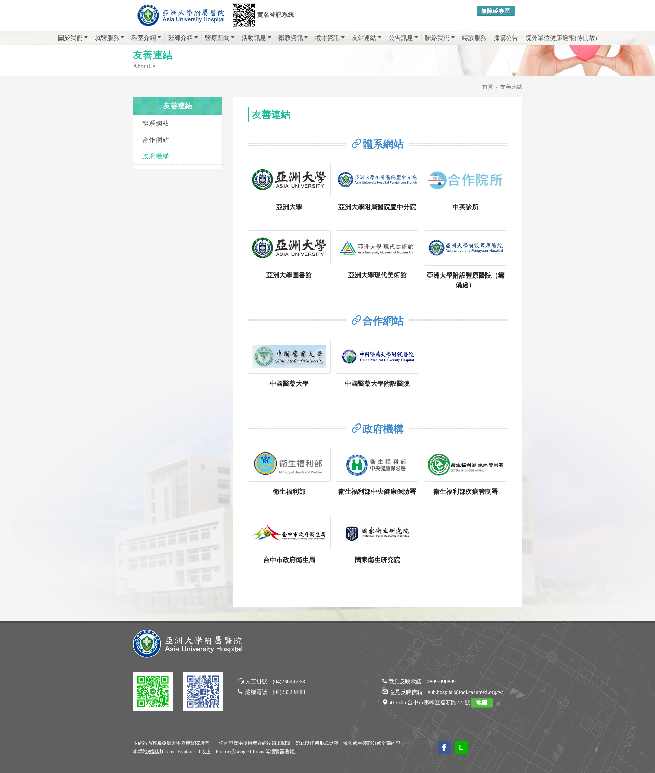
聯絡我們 (437, 37)
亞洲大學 (289, 206)
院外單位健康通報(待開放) (561, 37)
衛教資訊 (290, 37)
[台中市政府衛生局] (289, 532)
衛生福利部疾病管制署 (465, 491)
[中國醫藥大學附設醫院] (377, 356)
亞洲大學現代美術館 (377, 275)
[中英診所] (465, 179)
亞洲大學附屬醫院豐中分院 (377, 206)
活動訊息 (254, 37)
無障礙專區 (495, 11)
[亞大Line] (153, 693)
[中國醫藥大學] (289, 356)
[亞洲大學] (289, 179)
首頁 (487, 87)
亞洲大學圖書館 (289, 275)
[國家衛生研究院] (377, 532)
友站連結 (364, 37)
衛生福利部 (289, 491)
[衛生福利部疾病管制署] (465, 464)
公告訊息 (401, 37)
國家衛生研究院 (377, 559)
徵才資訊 (327, 37)
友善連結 (511, 87)
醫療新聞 (217, 37)
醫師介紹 (180, 37)
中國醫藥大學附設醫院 (377, 383)
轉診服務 (474, 37)
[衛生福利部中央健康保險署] (377, 464)
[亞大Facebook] (202, 693)
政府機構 (156, 156)
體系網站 (156, 123)
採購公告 (506, 37)
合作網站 (156, 139)
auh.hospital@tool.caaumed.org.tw (465, 692)
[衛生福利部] (289, 464)
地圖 (482, 702)
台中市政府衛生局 (289, 559)
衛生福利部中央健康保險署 (377, 491)
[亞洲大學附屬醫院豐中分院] (377, 179)
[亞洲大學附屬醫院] (181, 15)
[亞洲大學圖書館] (289, 247)
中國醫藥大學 (289, 383)
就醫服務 (107, 37)
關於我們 (70, 37)
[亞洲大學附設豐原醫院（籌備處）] (465, 248)
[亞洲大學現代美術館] (377, 247)
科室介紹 (143, 37)
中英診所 (466, 206)
